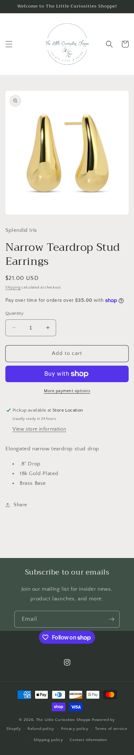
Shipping (13, 288)
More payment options (67, 391)
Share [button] (20, 505)
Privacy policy (75, 729)
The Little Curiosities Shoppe (63, 720)
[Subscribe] (111, 619)
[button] (9, 44)
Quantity (14, 313)
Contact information (88, 740)
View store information (39, 429)
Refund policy (41, 729)
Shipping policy (48, 740)
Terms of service (111, 729)
